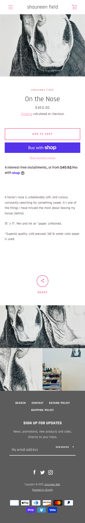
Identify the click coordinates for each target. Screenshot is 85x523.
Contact (37, 403)
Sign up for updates (42, 423)
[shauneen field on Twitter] (42, 472)
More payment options (42, 158)
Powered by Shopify (42, 490)
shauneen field (42, 7)
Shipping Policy (42, 410)
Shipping (26, 114)
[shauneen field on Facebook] (34, 472)
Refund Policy (59, 403)
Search (20, 403)
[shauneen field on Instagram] (50, 472)
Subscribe (62, 447)
